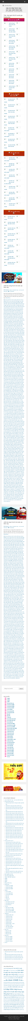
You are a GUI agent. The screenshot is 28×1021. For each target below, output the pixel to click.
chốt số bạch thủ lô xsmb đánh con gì (15, 344)
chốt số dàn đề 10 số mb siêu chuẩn (11, 82)
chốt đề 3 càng (19, 325)
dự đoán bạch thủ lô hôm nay (16, 363)
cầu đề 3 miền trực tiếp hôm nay (14, 564)
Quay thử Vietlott (10, 755)
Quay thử (6, 935)
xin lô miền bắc (11, 491)
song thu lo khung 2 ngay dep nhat (14, 448)
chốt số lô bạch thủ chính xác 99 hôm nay (15, 351)
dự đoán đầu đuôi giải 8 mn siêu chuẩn (9, 194)
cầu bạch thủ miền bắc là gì (18, 324)
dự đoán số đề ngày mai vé (16, 985)
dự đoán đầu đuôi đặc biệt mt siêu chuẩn (9, 258)
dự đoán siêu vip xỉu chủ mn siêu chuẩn (9, 159)
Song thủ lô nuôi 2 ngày (8, 467)
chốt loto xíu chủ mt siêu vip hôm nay (13, 855)
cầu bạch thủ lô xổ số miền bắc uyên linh (13, 314)
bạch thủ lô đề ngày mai (16, 301)
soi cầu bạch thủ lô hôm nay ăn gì (13, 383)
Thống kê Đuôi (10, 737)
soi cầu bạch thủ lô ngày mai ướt (11, 389)
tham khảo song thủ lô (10, 482)
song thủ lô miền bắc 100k (10, 460)
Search (21, 688)
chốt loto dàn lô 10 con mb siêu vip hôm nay (15, 823)
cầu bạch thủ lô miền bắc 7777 (17, 310)
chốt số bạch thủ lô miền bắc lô (12, 337)
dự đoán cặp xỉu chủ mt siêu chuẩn (9, 241)
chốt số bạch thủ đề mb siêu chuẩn (12, 53)
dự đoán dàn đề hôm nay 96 (16, 982)
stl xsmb (15, 480)
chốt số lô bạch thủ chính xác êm (10, 352)
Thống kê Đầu (10, 736)
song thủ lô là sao (17, 456)
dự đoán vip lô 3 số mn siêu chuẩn (9, 205)
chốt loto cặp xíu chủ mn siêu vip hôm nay (14, 859)
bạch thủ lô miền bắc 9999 (13, 303)
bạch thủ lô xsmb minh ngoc (9, 545)
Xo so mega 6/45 (10, 710)
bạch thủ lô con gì (8, 301)
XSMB (8, 698)
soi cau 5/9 (21, 378)
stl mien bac (17, 479)
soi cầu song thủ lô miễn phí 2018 (17, 429)
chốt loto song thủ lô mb (8, 326)
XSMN (8, 699)
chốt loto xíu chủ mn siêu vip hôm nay (13, 872)
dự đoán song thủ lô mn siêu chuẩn (9, 188)
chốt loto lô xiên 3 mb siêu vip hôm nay (14, 831)
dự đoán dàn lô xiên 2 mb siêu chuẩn (9, 112)
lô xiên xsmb (20, 986)
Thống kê (9, 717)
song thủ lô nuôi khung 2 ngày (16, 468)
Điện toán (7, 900)
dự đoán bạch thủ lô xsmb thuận (10, 375)
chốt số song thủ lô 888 (14, 357)
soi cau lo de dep (12, 995)
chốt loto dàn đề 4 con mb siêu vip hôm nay (15, 814)
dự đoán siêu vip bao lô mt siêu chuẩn (9, 235)
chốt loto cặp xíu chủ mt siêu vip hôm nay (14, 843)
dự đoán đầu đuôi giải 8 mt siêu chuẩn (9, 252)
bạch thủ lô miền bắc (8, 541)
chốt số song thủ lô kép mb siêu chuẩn (12, 48)
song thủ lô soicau (11, 472)
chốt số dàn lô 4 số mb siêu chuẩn (12, 88)
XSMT (8, 701)
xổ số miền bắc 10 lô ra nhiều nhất (15, 493)
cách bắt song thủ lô (19, 309)
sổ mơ (6, 942)
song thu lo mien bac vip (13, 463)
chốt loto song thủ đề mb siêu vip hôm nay (14, 834)
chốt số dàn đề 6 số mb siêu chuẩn (11, 70)
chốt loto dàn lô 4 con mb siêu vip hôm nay (14, 824)
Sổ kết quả (7, 884)
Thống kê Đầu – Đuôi (11, 739)
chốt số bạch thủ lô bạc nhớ (9, 328)
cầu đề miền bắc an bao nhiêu (17, 565)
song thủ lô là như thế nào (9, 456)
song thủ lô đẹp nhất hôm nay (11, 441)
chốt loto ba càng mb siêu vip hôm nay (13, 805)
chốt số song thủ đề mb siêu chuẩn (12, 59)
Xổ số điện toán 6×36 (10, 901)
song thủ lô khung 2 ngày (11, 447)
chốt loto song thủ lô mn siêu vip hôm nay (14, 871)
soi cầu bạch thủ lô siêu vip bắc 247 (15, 395)
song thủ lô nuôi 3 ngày (17, 467)
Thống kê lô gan (10, 731)
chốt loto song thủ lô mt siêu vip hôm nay (14, 853)
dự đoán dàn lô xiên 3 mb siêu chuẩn (9, 118)
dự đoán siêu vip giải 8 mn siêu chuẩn (9, 171)
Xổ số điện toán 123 (11, 720)
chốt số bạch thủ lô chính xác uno (10, 330)
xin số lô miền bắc (18, 491)
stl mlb (12, 480)
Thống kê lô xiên (10, 733)
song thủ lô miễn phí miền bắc (13, 464)
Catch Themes (16, 1018)
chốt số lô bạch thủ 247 (14, 347)
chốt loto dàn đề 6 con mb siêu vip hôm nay (15, 815)
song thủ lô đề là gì (8, 440)
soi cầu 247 (20, 997)
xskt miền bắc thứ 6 (10, 499)
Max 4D (8, 715)
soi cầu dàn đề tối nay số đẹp (14, 1001)
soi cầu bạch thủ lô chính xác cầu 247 (16, 380)
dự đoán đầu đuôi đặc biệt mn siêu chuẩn (9, 199)
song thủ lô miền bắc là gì (12, 462)
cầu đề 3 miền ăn (13, 563)
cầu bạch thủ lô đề (7, 310)
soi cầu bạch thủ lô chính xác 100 (10, 379)
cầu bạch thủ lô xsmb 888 (12, 553)
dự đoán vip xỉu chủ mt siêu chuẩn (9, 218)
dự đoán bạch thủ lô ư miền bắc (14, 367)
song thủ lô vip (11, 475)
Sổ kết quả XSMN (10, 706)
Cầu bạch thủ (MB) (11, 723)
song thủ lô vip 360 (17, 475)
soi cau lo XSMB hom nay (12, 997)
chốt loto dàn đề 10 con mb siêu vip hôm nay (15, 818)
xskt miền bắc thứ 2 (17, 497)
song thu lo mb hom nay (12, 457)
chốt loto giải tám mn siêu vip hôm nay (13, 862)
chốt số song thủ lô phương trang (12, 603)
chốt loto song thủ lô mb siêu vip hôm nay (14, 836)
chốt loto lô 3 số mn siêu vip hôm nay (13, 863)
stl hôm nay (10, 479)
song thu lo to (17, 472)
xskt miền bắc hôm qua (8, 497)
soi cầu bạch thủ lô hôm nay (9, 382)
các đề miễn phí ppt (21, 974)
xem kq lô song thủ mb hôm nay (16, 490)
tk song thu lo (12, 489)
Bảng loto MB (8, 930)
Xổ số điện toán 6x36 (11, 718)
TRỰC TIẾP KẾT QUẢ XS (10, 877)
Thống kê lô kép (10, 734)
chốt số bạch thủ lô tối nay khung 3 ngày (13, 341)
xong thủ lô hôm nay (10, 494)
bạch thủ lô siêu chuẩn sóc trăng (13, 305)
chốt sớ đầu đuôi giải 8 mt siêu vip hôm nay (15, 849)
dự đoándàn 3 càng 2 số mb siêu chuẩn (9, 135)
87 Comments (11, 291)
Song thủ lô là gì (21, 455)
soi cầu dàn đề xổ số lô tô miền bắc (14, 1003)
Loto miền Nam (10, 747)
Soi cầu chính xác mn (9, 856)
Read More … (8, 297)
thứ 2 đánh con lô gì (17, 487)
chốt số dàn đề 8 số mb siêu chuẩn (11, 76)
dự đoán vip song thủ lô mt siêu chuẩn (9, 247)
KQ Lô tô (6, 929)
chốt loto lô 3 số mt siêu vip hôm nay (13, 847)
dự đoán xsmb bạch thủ (12, 376)
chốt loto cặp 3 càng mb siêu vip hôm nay (14, 813)
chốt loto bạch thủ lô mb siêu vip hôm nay (14, 811)
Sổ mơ (8, 756)
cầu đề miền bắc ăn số (8, 567)
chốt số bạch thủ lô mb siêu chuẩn (12, 25)
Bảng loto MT (8, 932)
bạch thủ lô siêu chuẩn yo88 (9, 544)
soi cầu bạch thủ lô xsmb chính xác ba (16, 414)
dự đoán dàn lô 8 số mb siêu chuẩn (9, 106)
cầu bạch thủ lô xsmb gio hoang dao (10, 559)
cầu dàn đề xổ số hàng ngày (8, 976)
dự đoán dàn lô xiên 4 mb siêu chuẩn (9, 123)
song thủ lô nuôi (20, 466)
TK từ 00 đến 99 (9, 928)
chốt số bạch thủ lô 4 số (17, 326)
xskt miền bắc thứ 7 (18, 499)
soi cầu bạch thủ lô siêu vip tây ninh (12, 399)
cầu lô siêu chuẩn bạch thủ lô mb (10, 325)
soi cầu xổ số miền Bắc (10, 436)
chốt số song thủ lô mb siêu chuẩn (12, 36)
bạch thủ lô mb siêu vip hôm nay (16, 540)
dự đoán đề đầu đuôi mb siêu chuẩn (9, 146)
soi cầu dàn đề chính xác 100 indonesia (14, 998)
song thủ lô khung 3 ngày (12, 451)
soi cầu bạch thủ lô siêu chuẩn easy (12, 391)
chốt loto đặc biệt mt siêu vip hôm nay (13, 845)
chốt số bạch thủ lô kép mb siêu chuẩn (12, 42)
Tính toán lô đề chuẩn (9, 875)
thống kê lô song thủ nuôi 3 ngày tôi (15, 484)
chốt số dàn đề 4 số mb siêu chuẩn (11, 65)
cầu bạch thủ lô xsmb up (8, 324)
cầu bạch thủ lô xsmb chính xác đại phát (15, 317)
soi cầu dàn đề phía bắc (14, 1000)
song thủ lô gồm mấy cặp (8, 443)
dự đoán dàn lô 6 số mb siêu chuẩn (9, 101)
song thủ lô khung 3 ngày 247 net (14, 452)
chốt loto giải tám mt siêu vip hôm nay (13, 846)
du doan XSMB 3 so (14, 980)
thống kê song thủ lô (7, 486)
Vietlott (6, 890)
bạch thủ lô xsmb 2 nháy (15, 306)
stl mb (14, 479)
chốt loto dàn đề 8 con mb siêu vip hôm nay (15, 817)
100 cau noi (7, 537)
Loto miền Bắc (10, 745)
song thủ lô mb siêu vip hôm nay (11, 459)
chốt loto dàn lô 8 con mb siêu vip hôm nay (14, 829)
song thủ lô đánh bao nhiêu (11, 437)
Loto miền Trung (10, 748)
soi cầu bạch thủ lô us (16, 401)
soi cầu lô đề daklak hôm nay (14, 1004)
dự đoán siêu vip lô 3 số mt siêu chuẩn (9, 264)
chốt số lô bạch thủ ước (10, 353)
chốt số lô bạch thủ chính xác (14, 348)
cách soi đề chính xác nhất (13, 970)
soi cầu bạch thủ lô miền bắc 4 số (12, 386)
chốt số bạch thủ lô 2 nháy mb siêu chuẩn (12, 30)
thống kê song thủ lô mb (16, 486)
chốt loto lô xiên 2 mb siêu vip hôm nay (14, 830)
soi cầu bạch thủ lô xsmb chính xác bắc (11, 416)
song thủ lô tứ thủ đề (12, 474)
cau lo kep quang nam (8, 968)
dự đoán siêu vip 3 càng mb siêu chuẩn (9, 129)
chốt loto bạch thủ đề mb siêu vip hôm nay (14, 807)
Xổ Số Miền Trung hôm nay (19, 1009)
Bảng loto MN (8, 933)
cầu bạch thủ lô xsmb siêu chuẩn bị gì (16, 322)
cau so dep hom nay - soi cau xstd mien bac (14, 9)
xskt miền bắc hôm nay (18, 495)
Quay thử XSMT (10, 753)
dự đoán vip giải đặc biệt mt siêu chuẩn (9, 224)
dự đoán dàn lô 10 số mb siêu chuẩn (9, 141)
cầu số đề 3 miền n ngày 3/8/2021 (18, 976)
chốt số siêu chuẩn (15, 356)
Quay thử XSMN (10, 751)
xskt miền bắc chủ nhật (9, 495)
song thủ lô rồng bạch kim (11, 471)
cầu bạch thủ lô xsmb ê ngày (13, 320)
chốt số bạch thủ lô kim (12, 334)
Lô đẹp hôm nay (10, 989)
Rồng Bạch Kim (8, 994)
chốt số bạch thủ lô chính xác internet (16, 329)
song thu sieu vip (12, 478)
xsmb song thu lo (7, 501)
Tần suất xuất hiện (11, 742)
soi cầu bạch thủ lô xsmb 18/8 (10, 413)
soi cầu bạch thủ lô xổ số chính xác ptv (11, 405)
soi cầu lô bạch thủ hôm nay (13, 420)
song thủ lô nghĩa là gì (12, 466)
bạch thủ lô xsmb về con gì (15, 307)
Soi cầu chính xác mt (9, 840)
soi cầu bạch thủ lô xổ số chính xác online (15, 403)
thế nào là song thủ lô (11, 483)
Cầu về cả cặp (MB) (11, 726)
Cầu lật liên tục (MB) (11, 725)
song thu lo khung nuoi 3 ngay (11, 455)
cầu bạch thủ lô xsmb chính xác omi (10, 318)
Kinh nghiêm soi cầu (9, 874)
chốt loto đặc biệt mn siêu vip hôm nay (13, 861)
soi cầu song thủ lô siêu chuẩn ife (12, 433)
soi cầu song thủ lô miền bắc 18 (12, 428)
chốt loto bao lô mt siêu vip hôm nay (13, 842)
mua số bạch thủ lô (14, 378)
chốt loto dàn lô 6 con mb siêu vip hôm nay (14, 827)
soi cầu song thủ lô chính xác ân (11, 422)
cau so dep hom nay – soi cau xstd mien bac (14, 799)
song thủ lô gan (20, 441)
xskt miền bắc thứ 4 (14, 498)
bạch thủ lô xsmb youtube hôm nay (11, 547)
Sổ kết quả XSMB (10, 704)
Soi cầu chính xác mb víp (18, 299)
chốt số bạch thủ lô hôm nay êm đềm (12, 332)
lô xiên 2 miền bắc (12, 987)
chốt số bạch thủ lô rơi (14, 580)
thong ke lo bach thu (11, 1009)
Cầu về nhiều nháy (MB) (12, 728)
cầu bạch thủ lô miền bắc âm (9, 311)
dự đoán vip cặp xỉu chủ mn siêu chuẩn (9, 182)
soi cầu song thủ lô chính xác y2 (12, 425)
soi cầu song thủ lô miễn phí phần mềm (11, 430)
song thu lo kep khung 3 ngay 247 (12, 445)
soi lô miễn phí (15, 1007)
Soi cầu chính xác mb (9, 299)
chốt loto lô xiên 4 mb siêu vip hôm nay (14, 833)
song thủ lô (17, 436)
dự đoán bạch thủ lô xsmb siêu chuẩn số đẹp (14, 374)
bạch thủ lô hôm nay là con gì (11, 538)
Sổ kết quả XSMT (10, 707)
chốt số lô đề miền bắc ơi (15, 355)
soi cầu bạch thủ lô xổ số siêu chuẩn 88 (13, 409)
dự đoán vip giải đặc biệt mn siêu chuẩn (9, 165)
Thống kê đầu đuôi (11, 729)
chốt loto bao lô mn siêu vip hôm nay (13, 858)
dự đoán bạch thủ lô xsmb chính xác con (14, 370)
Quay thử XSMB (10, 750)
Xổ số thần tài (10, 721)
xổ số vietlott (9, 709)
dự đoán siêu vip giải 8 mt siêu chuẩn (9, 229)
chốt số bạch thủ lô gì (19, 572)
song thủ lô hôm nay (17, 443)
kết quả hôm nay (10, 703)
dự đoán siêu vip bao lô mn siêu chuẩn (9, 176)
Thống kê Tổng (10, 740)
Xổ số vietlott (8, 891)
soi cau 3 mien (16, 994)
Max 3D (8, 714)
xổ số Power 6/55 (10, 712)
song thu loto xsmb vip (13, 476)
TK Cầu (6, 906)
